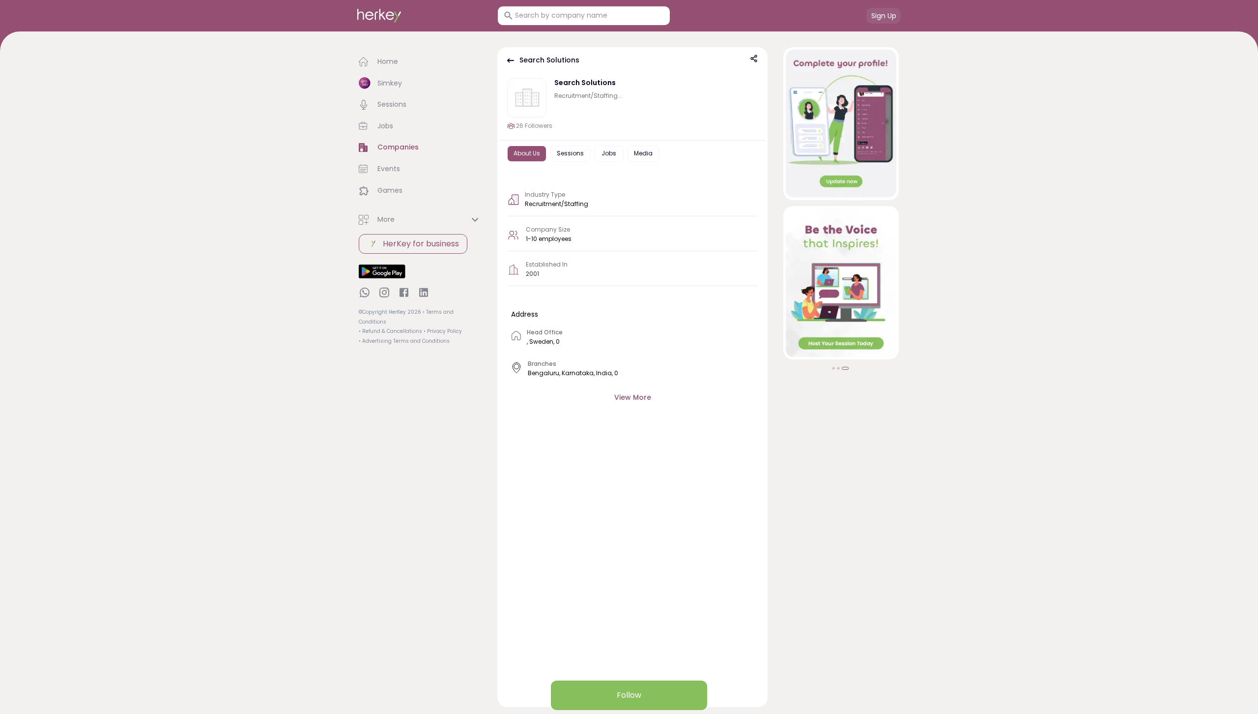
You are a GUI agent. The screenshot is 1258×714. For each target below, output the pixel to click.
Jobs (608, 153)
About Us (527, 153)
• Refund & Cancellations (390, 331)
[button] (420, 62)
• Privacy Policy (443, 331)
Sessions (570, 153)
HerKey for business (421, 243)
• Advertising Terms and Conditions (404, 341)
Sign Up (883, 16)
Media (643, 153)
